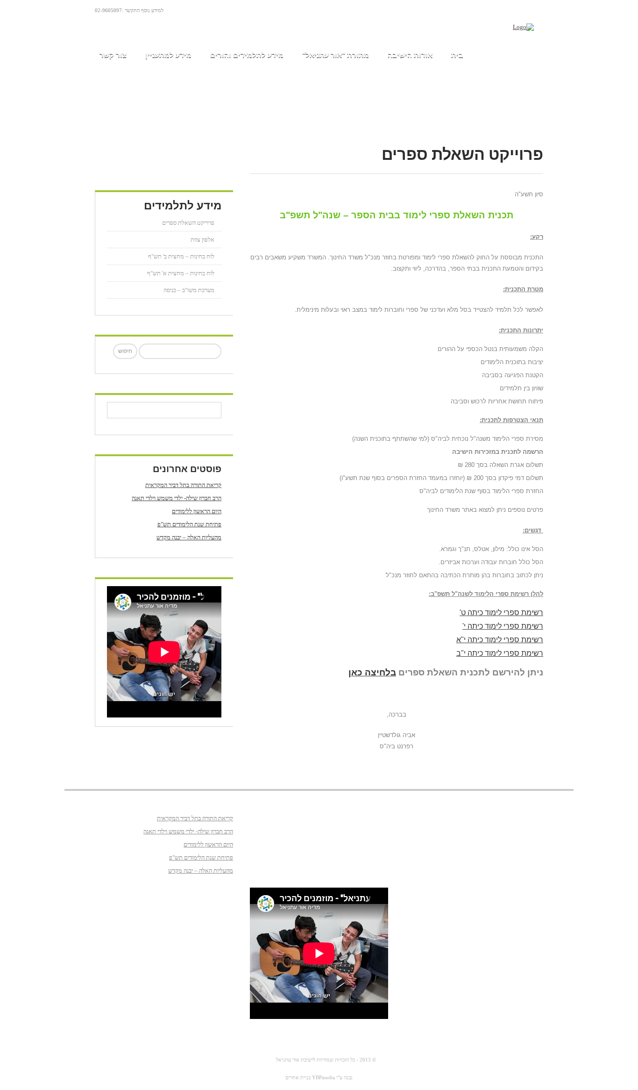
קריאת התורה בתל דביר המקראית (183, 484)
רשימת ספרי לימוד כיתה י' (502, 626)
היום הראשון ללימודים (196, 511)
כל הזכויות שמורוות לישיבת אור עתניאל (315, 1059)
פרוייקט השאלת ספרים (188, 222)
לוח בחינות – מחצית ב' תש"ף (181, 256)
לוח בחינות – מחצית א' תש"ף (180, 273)
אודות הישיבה (410, 55)
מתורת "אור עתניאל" (335, 55)
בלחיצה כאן (372, 672)
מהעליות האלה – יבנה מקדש (188, 537)
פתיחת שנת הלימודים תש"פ (189, 524)
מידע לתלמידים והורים (247, 55)
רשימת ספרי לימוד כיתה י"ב (499, 653)
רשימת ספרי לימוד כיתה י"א (499, 640)
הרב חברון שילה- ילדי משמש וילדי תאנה (176, 498)
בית (457, 55)
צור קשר (113, 55)
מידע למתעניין (168, 55)
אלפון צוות (202, 239)
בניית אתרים (298, 1077)
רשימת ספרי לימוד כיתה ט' (501, 613)
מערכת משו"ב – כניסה (188, 290)
